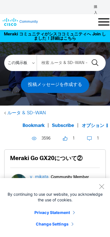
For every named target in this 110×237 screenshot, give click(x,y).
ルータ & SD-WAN (26, 113)
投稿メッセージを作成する (55, 85)
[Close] (101, 186)
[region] (55, 207)
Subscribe (63, 126)
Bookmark (34, 126)
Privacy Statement (52, 212)
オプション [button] (93, 126)
